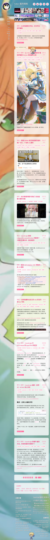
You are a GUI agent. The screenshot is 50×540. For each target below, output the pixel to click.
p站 (41, 506)
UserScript (43, 145)
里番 (38, 506)
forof (23, 446)
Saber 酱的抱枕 (21, 4)
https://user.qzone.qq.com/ (37, 323)
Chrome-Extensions (29, 57)
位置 (39, 242)
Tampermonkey (37, 145)
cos (43, 514)
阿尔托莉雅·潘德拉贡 (41, 511)
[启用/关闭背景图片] (37, 4)
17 (36, 477)
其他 (8, 24)
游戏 (8, 21)
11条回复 (27, 147)
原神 (34, 511)
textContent (35, 348)
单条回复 (35, 201)
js (22, 59)
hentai (36, 497)
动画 (40, 501)
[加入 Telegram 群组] (34, 4)
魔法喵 (8, 33)
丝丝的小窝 (35, 488)
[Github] (40, 4)
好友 (18, 306)
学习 (8, 16)
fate (37, 511)
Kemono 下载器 (28, 490)
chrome (23, 57)
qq (27, 304)
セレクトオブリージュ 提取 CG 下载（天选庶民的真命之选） (41, 526)
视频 (47, 506)
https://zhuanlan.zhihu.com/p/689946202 (27, 399)
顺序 (18, 245)
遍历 (35, 446)
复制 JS (43, 410)
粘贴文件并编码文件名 (22, 39)
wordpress (29, 269)
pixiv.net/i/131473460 (26, 124)
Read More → (20, 42)
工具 (28, 30)
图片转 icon (36, 490)
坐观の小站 (28, 488)
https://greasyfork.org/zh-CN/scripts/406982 (28, 318)
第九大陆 (47, 507)
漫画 (45, 514)
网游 (34, 508)
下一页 (39, 477)
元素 (41, 242)
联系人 (28, 306)
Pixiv (9, 29)
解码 (33, 390)
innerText (24, 348)
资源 (45, 497)
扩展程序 (25, 59)
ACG (8, 14)
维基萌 (17, 488)
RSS (9, 27)
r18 (34, 500)
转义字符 (36, 390)
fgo (35, 511)
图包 (44, 509)
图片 (37, 500)
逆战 (46, 509)
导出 (21, 306)
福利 (41, 497)
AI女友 (8, 31)
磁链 (45, 501)
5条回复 (21, 245)
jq (46, 514)
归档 (9, 35)
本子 (48, 509)
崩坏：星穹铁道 (39, 513)
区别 (39, 348)
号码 (44, 304)
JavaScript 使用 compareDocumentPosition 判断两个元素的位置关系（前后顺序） (28, 238)
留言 (9, 38)
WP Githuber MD (35, 269)
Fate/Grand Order (41, 507)
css (39, 509)
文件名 (33, 30)
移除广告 (23, 147)
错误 (40, 269)
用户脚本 (18, 147)
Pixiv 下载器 (41, 488)
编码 (37, 30)
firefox (41, 57)
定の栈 (23, 488)
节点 (44, 242)
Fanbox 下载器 (19, 490)
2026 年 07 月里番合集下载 (22, 505)
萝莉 (48, 511)
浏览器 (29, 59)
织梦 (46, 511)
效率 (30, 30)
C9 (35, 507)
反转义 (30, 390)
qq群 (30, 304)
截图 (48, 514)
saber (47, 503)
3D (45, 506)
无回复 (40, 30)
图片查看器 (31, 201)
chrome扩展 (37, 57)
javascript (24, 30)
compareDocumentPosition (27, 242)
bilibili (23, 145)
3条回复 (42, 348)
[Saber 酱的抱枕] (6, 7)
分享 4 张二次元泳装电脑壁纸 (22, 528)
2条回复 (33, 59)
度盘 (35, 506)
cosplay (41, 509)
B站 (26, 145)
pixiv (43, 503)
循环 (32, 446)
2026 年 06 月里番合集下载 (22, 526)
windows (44, 513)
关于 (9, 37)
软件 (8, 19)
